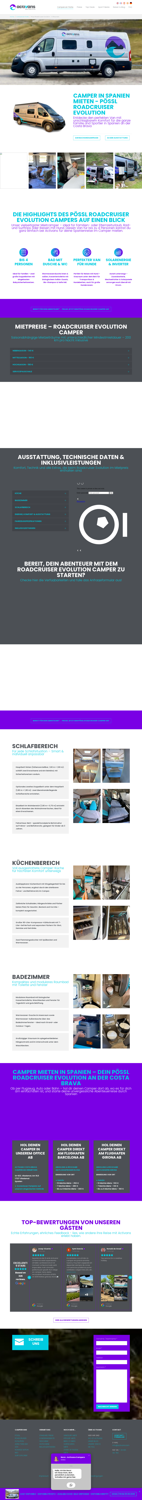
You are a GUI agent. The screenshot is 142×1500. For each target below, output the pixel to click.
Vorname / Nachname (106, 1339)
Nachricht (101, 1367)
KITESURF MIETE (69, 1438)
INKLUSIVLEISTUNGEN (47, 1447)
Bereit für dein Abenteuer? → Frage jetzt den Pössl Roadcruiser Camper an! (71, 309)
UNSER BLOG (93, 1441)
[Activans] (22, 7)
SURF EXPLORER (21, 1455)
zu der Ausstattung (117, 138)
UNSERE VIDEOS (94, 1444)
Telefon (99, 1357)
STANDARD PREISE (46, 1435)
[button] (13, 171)
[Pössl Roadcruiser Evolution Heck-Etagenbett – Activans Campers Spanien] (116, 766)
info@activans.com (120, 1445)
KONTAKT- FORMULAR (119, 1436)
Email (99, 1348)
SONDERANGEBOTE (47, 1438)
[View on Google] (34, 1250)
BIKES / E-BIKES (69, 1441)
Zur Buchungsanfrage (86, 138)
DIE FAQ (91, 1447)
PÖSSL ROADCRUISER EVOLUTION (20, 1438)
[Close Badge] (132, 9)
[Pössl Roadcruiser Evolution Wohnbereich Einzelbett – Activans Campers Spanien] (87, 806)
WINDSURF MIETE (70, 1435)
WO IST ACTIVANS (95, 1438)
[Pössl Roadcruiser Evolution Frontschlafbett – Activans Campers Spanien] (116, 806)
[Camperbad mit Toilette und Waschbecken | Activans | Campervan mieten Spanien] (116, 1031)
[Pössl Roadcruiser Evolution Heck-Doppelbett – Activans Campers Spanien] (87, 766)
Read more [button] (71, 1272)
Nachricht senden (107, 1406)
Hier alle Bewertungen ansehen (71, 1320)
